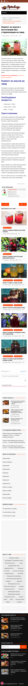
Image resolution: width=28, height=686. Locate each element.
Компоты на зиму (7, 227)
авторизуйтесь (23, 371)
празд (8, 602)
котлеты (21, 589)
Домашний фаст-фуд (14, 565)
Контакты (21, 683)
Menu (5, 12)
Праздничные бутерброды (14, 576)
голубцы (21, 586)
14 (12, 657)
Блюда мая (5, 472)
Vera (5, 233)
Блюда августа (6, 483)
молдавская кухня (10, 596)
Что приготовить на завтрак (10, 508)
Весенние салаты (10, 563)
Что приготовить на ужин (9, 515)
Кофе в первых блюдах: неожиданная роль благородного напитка (17, 411)
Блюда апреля (6, 469)
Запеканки (20, 568)
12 (12, 674)
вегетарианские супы (14, 583)
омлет (5, 599)
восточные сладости (10, 586)
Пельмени (20, 573)
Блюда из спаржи (14, 558)
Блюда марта (6, 465)
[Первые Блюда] (4, 191)
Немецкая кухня (9, 573)
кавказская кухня (9, 589)
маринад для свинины (14, 594)
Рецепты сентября (7, 487)
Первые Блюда (6, 35)
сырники (19, 602)
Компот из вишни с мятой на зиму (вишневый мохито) (13, 257)
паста (11, 599)
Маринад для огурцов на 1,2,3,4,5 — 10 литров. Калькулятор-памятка (12, 435)
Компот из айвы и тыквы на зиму (12, 282)
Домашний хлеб (9, 568)
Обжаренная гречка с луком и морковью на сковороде (18, 654)
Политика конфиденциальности (9, 683)
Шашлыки (19, 581)
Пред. (6, 204)
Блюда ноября (6, 494)
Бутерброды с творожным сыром (14, 560)
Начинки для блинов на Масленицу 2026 (17, 419)
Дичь (21, 563)
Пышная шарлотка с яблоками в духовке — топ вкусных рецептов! (18, 663)
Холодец (8, 581)
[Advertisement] (14, 536)
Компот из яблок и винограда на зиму (14, 307)
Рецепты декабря (7, 497)
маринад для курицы (14, 591)
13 (12, 666)
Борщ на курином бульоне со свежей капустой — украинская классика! (18, 671)
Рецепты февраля (7, 462)
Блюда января (6, 458)
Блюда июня (6, 476)
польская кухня (20, 599)
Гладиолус (6, 260)
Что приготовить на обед (9, 512)
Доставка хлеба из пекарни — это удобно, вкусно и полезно (18, 402)
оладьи (21, 596)
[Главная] (2, 1)
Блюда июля (6, 480)
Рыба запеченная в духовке (14, 578)
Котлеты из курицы (18, 570)
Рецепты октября (7, 490)
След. (21, 204)
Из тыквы (6, 570)
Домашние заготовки (8, 280)
